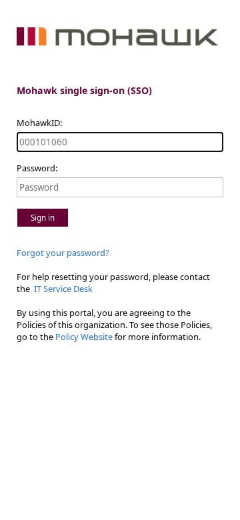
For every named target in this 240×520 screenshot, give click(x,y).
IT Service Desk (62, 289)
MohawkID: (39, 123)
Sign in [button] (43, 218)
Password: (37, 168)
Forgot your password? (63, 253)
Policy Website (84, 337)
